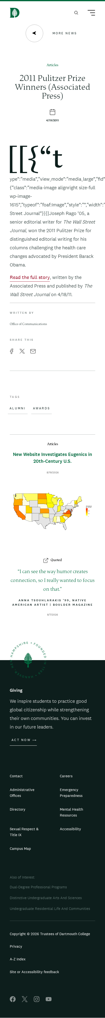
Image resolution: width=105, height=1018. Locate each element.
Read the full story (30, 277)
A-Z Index (18, 959)
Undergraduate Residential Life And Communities (50, 908)
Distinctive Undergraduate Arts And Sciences (46, 897)
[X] (25, 1000)
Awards (41, 408)
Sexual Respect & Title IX (24, 832)
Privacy (16, 946)
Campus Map (20, 848)
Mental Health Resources (71, 812)
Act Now (21, 740)
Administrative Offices (22, 792)
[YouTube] (49, 1000)
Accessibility (70, 829)
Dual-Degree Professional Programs (38, 887)
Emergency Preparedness (71, 792)
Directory (17, 809)
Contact (16, 776)
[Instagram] (37, 1000)
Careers (66, 776)
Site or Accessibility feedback (34, 971)
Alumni (18, 408)
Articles (52, 65)
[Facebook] (13, 1000)
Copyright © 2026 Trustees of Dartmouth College (50, 933)
